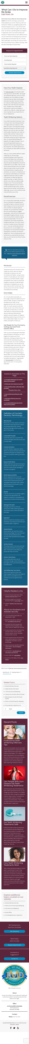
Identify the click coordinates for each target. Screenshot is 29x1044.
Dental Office (8, 912)
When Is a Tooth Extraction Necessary (14, 701)
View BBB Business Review (14, 621)
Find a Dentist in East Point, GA (13, 705)
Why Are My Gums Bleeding (12, 908)
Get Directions (14, 931)
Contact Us (14, 958)
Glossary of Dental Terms (11, 596)
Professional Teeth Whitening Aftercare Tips (13, 742)
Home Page (17, 600)
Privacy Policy (12, 1024)
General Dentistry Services (11, 686)
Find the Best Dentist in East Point (13, 915)
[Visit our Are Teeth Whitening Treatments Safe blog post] (14, 820)
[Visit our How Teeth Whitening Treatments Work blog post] (14, 861)
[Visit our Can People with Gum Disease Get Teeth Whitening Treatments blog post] (14, 779)
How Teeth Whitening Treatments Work (13, 864)
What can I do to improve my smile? (14, 384)
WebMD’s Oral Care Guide (16, 603)
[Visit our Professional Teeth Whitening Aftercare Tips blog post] (14, 738)
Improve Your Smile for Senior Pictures (14, 694)
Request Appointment (14, 945)
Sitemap (17, 1024)
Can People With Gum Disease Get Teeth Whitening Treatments (14, 783)
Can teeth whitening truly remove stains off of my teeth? (13, 380)
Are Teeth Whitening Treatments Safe (13, 823)
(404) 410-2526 (9, 92)
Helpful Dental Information (12, 689)
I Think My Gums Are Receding (12, 691)
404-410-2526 (9, 360)
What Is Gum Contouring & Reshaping (14, 905)
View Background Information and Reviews (13, 651)
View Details (17, 655)
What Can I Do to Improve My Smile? (18, 668)
